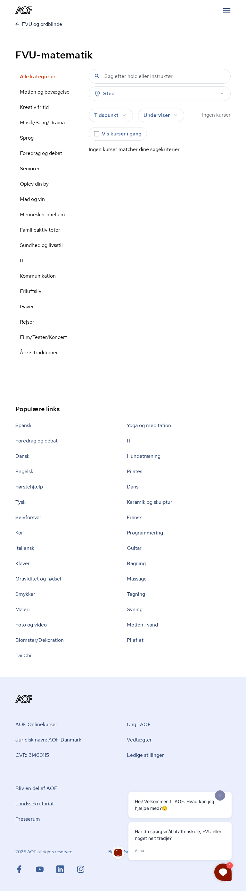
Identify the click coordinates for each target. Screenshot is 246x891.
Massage (137, 578)
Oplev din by (34, 184)
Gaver (27, 306)
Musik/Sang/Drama (42, 122)
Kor (19, 532)
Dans (132, 486)
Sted (109, 93)
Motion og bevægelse (45, 91)
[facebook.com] (25, 869)
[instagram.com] (81, 869)
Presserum (27, 819)
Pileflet (135, 640)
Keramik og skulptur (149, 502)
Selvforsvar (28, 517)
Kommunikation (38, 276)
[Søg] (97, 76)
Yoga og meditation (149, 425)
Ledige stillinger (145, 755)
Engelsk (24, 471)
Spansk (23, 425)
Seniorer (30, 168)
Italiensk (24, 548)
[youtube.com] (46, 869)
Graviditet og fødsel (38, 578)
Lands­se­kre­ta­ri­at (34, 803)
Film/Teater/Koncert (43, 337)
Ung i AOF (139, 724)
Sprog (27, 137)
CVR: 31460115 (32, 755)
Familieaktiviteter (40, 230)
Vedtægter (139, 739)
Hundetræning (143, 456)
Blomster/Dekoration (39, 640)
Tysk (20, 502)
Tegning (136, 594)
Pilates (134, 471)
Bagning (136, 563)
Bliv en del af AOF (36, 788)
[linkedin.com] (66, 869)
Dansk (22, 456)
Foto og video (31, 624)
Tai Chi (23, 655)
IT (22, 260)
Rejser (27, 322)
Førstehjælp (29, 486)
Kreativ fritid (34, 107)
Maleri (22, 609)
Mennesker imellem (42, 214)
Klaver (22, 563)
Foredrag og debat (41, 153)
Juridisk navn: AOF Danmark (48, 739)
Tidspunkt (106, 115)
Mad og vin (32, 199)
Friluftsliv (30, 291)
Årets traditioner (39, 352)
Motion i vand (142, 624)
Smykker (25, 594)
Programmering (145, 532)
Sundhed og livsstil (41, 245)
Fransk (134, 517)
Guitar (134, 548)
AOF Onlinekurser (36, 724)
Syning (135, 609)
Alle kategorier (37, 76)
